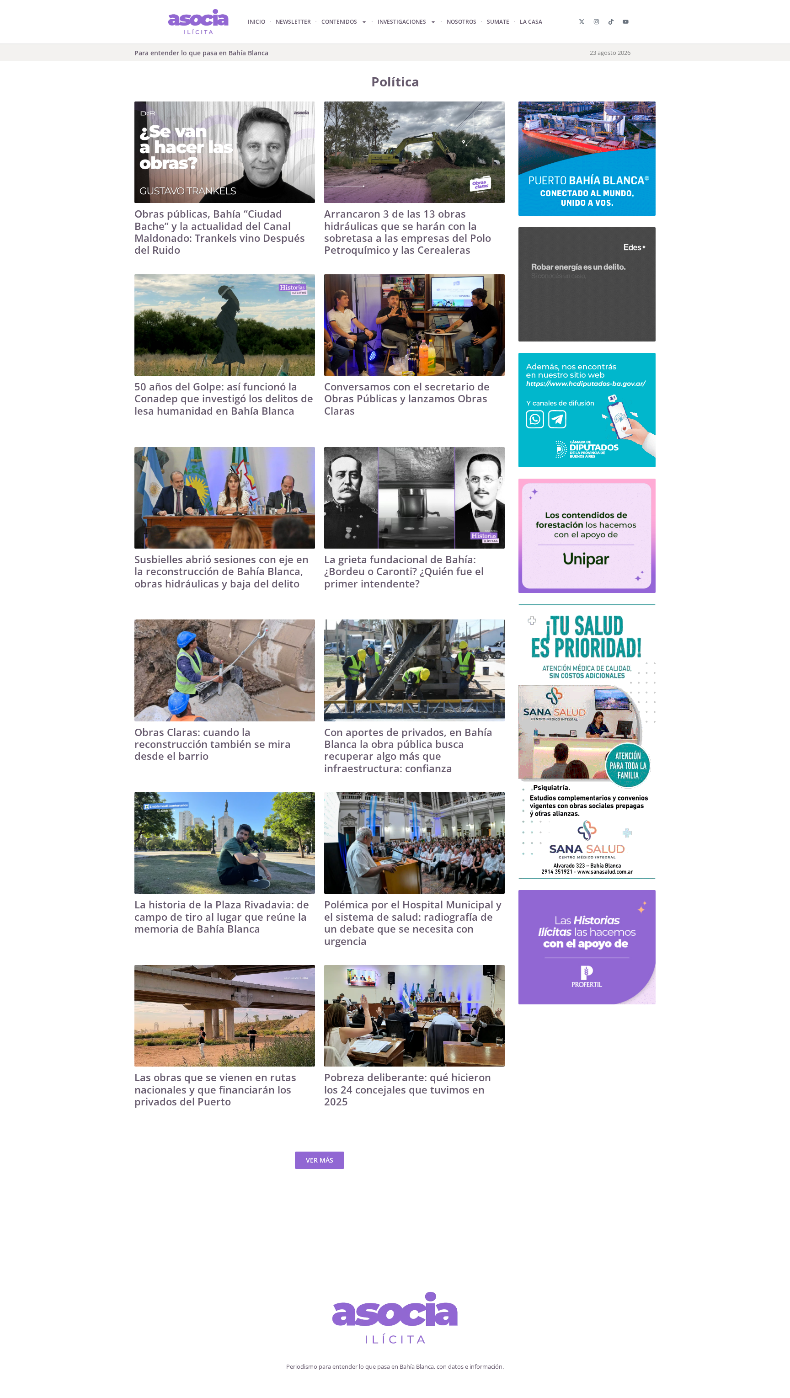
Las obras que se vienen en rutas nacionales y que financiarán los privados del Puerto (215, 1089)
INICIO (256, 22)
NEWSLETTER (293, 22)
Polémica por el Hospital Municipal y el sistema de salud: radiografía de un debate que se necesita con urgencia (413, 922)
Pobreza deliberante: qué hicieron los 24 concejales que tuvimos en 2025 (407, 1089)
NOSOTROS (461, 22)
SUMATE (498, 22)
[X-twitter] (582, 22)
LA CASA (531, 22)
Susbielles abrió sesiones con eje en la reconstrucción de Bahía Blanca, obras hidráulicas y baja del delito (221, 571)
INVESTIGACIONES (402, 22)
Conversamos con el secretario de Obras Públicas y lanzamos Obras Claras (407, 398)
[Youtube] (626, 22)
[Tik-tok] (611, 22)
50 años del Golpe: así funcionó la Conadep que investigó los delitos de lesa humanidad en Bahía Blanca (223, 398)
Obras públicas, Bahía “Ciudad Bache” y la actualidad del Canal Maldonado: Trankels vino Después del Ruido (219, 231)
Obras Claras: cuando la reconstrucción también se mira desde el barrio (212, 744)
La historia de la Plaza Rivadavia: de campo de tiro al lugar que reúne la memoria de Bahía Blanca (221, 916)
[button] (319, 1160)
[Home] (395, 1319)
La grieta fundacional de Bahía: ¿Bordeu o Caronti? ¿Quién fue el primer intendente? (404, 571)
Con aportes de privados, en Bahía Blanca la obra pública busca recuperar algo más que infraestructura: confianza (408, 750)
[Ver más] (224, 152)
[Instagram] (596, 22)
